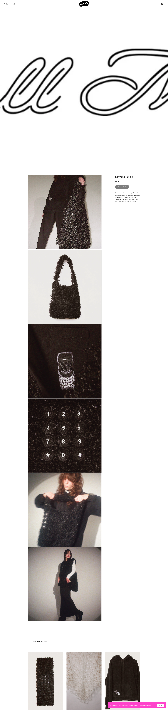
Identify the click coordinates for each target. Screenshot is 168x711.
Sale (14, 4)
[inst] (162, 4)
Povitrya (6, 4)
